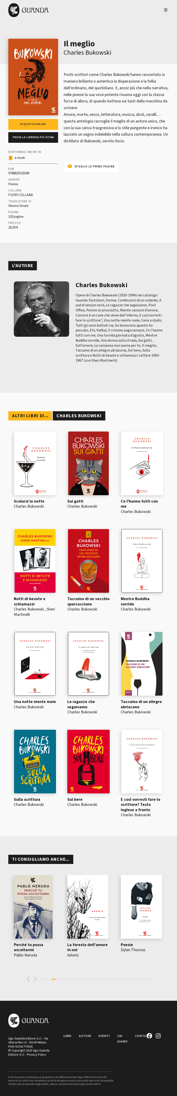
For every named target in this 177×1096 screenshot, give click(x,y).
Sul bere (75, 799)
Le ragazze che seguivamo (81, 704)
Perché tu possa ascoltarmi (28, 947)
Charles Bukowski (87, 52)
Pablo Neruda (25, 955)
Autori (85, 1036)
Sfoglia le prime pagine (94, 166)
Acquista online (33, 124)
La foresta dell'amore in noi (87, 947)
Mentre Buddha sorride (135, 601)
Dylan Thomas (133, 950)
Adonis (73, 955)
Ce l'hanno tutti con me (139, 503)
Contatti (143, 1036)
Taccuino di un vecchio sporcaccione (88, 601)
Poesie (127, 945)
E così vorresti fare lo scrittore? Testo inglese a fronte (140, 805)
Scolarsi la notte (29, 501)
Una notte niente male (35, 702)
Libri (67, 1036)
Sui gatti (75, 501)
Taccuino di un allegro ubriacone (141, 704)
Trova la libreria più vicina (33, 137)
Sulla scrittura (27, 799)
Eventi (104, 1036)
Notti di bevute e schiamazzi (29, 601)
